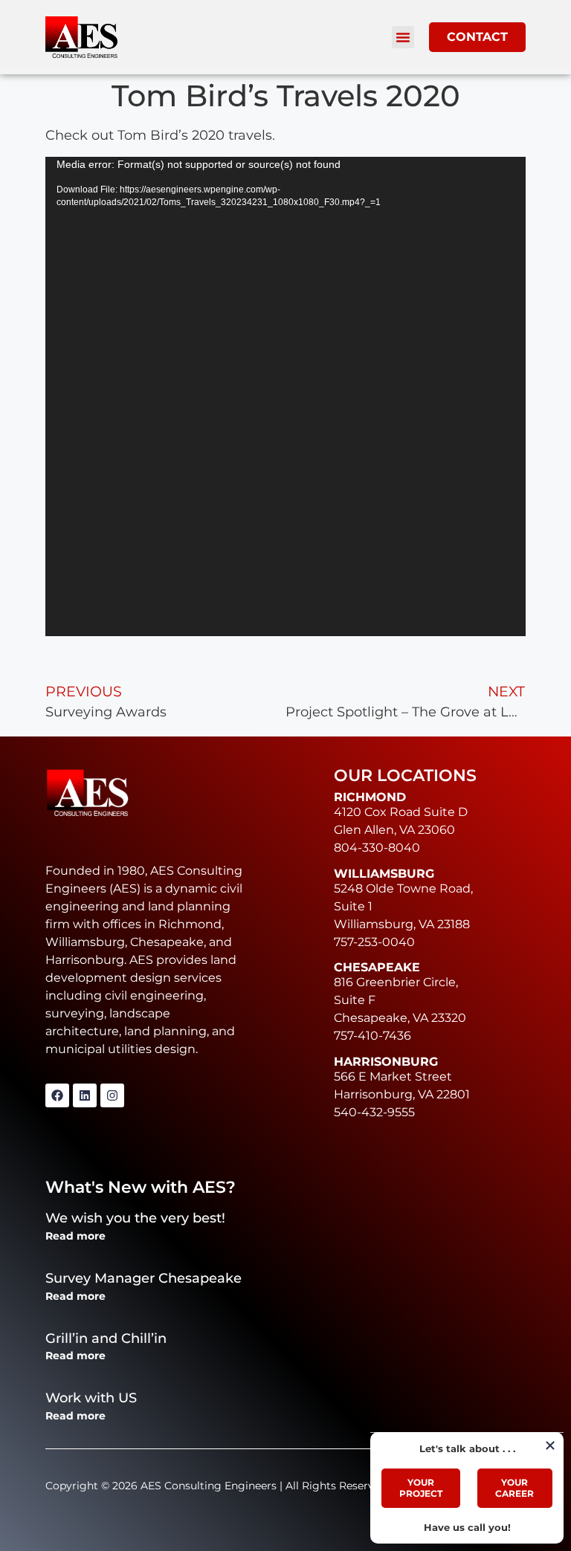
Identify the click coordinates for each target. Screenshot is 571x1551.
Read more (75, 1236)
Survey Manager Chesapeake (143, 1278)
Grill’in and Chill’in (106, 1338)
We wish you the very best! (135, 1218)
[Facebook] (57, 1095)
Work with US (91, 1398)
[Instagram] (112, 1095)
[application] (285, 396)
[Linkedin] (85, 1095)
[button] (403, 37)
